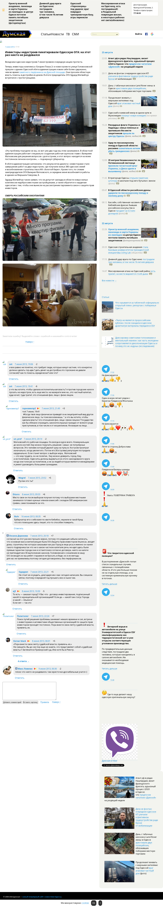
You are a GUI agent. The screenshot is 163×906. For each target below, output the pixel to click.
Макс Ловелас (25, 668)
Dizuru (16, 494)
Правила (44, 702)
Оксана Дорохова (18, 535)
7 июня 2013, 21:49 (51, 408)
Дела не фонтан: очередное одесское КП (128, 73)
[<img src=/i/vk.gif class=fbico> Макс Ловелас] (7, 674)
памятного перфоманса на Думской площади (42, 72)
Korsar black (19, 641)
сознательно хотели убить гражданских (124, 150)
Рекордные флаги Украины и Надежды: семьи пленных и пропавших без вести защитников (124, 129)
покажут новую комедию (133, 115)
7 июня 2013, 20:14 (33, 438)
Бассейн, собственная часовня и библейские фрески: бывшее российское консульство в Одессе (124, 206)
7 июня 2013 (10, 47)
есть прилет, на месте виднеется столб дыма (131, 272)
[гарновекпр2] (12, 408)
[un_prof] (6, 439)
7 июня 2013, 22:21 (39, 571)
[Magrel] (10, 483)
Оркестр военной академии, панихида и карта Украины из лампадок (123, 232)
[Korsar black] (8, 641)
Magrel (22, 477)
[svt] (4, 364)
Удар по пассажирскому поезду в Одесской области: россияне (123, 145)
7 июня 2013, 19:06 (24, 364)
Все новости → (109, 280)
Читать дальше (109, 584)
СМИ (75, 34)
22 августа (107, 223)
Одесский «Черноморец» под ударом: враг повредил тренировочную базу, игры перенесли (82, 10)
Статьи (46, 34)
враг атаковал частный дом (124, 105)
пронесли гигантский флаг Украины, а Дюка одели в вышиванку (122, 168)
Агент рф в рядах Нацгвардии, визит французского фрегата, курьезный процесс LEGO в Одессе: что (131, 61)
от (123, 79)
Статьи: (105, 297)
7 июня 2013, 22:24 (40, 616)
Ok (93, 903)
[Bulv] (8, 517)
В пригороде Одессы (118, 178)
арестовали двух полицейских (131, 88)
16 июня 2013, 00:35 (31, 516)
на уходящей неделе (131, 66)
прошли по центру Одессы (121, 135)
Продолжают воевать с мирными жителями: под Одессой (120, 100)
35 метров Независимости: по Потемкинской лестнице (124, 161)
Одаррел (23, 571)
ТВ (68, 34)
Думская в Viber (109, 760)
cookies (85, 903)
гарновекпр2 (29, 408)
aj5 (14, 591)
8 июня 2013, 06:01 (41, 641)
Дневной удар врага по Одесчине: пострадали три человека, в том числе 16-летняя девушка (51, 10)
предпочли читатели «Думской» (146, 796)
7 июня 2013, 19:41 (24, 386)
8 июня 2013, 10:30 (31, 591)
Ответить (13, 379)
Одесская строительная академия (125, 247)
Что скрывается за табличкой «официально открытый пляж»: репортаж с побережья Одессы (137, 305)
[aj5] (8, 591)
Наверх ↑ (29, 341)
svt (10, 364)
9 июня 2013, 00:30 (48, 668)
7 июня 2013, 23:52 (37, 477)
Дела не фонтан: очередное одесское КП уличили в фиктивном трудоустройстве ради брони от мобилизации (147, 817)
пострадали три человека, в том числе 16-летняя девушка (131, 260)
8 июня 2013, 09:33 (31, 494)
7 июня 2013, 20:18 (39, 535)
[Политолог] (8, 616)
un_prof (18, 438)
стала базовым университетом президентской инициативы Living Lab (128, 250)
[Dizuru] (8, 494)
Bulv (16, 516)
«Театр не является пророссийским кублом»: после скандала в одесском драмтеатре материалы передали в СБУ (135, 323)
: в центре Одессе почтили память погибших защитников (124, 237)
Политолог (23, 616)
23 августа (107, 52)
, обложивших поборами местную (129, 90)
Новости (57, 34)
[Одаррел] (11, 572)
